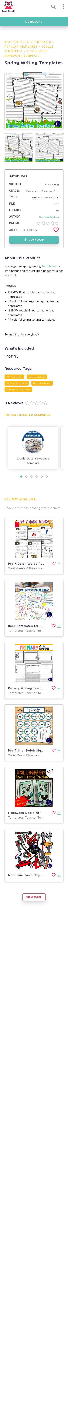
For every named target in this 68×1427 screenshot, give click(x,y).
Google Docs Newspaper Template (33, 461)
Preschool (47, 191)
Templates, (38, 197)
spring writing (37, 376)
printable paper (42, 383)
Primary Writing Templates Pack (33, 688)
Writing (54, 184)
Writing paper (14, 376)
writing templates (16, 383)
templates (49, 266)
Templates (42, 42)
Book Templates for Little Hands (33, 626)
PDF (56, 203)
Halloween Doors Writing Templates (36, 813)
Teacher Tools (17, 42)
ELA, (47, 184)
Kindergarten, (34, 191)
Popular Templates (21, 47)
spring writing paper (18, 389)
